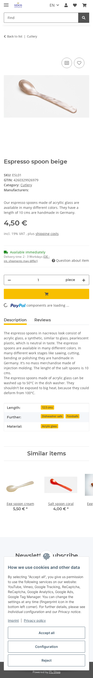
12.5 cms (47, 407)
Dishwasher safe (52, 416)
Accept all (47, 633)
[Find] (83, 18)
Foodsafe (72, 416)
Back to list (14, 36)
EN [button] (52, 5)
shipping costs (47, 233)
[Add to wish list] (79, 63)
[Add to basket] (7, 51)
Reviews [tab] (42, 320)
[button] (66, 5)
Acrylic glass (49, 426)
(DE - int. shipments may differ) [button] (27, 259)
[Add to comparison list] (67, 63)
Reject (46, 660)
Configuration (46, 647)
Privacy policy (35, 620)
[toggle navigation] (6, 3)
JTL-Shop (54, 672)
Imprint (13, 620)
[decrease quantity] (9, 280)
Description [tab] (15, 320)
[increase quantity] (83, 280)
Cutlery (26, 185)
